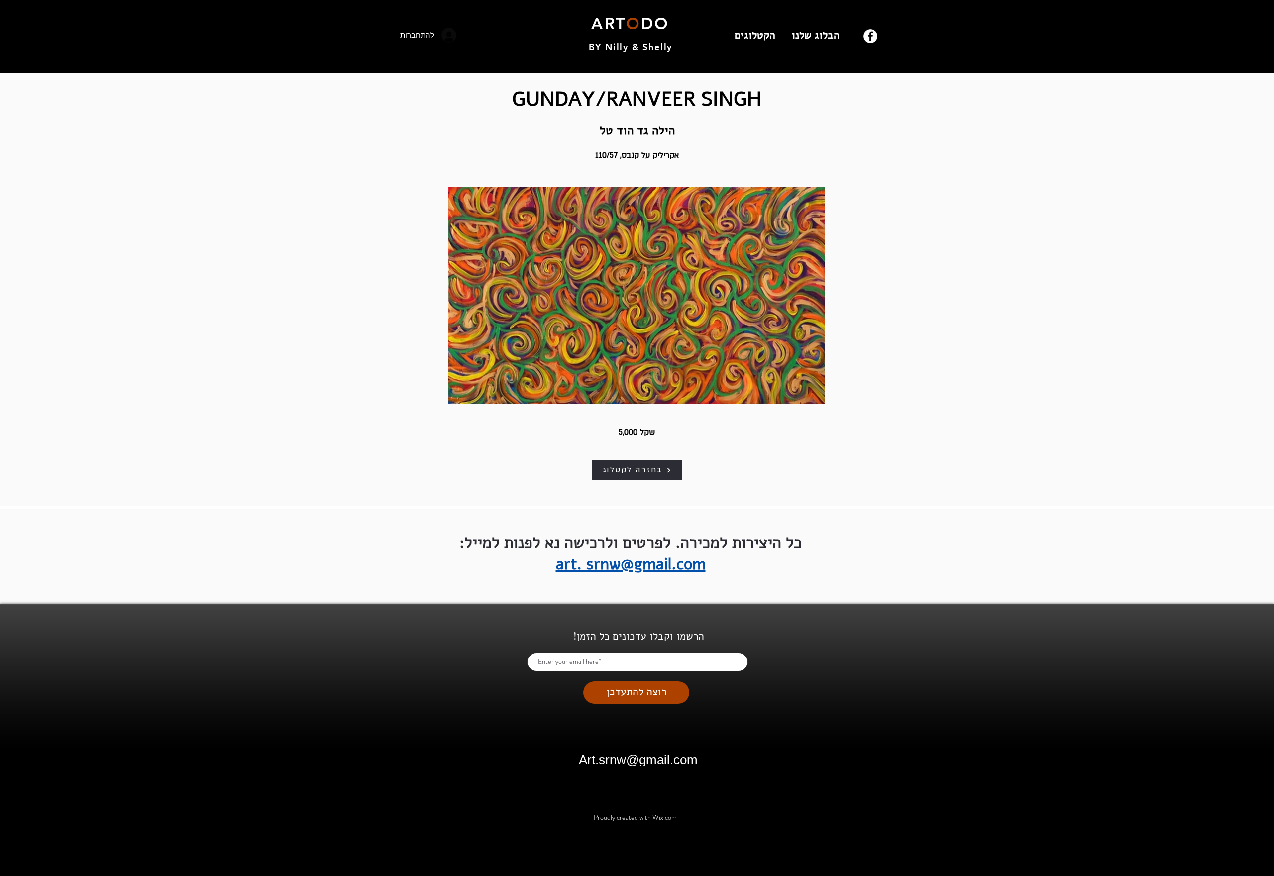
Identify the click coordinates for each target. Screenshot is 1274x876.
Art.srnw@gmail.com (638, 759)
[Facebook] (870, 36)
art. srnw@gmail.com (631, 564)
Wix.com (664, 817)
